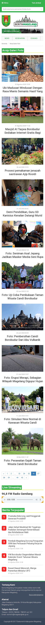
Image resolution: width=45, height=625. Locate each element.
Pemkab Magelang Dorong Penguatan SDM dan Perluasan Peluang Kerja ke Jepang (25, 543)
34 (24, 474)
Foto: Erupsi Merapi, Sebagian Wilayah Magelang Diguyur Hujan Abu (22, 379)
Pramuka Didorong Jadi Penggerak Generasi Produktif (24, 517)
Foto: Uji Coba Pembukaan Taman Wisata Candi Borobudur (22, 296)
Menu (5, 3)
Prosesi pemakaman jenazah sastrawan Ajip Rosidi (22, 172)
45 (22, 478)
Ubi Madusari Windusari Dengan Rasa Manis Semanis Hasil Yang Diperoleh (23, 89)
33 (19, 474)
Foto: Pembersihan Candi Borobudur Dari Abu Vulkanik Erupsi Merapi (22, 338)
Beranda (4, 43)
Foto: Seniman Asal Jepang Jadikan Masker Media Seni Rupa (22, 255)
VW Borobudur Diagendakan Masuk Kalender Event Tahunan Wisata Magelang (24, 557)
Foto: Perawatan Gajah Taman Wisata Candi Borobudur (22, 462)
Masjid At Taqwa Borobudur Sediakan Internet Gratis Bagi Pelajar (22, 131)
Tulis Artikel (36, 3)
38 (4, 478)
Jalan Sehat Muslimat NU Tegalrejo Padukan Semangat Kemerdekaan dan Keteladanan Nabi (24, 529)
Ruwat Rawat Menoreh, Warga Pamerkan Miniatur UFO (22, 569)
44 (17, 478)
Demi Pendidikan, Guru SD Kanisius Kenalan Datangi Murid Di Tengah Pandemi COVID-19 (22, 213)
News (7, 38)
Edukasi (34, 38)
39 (9, 478)
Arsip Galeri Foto (15, 43)
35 (29, 474)
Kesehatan (20, 38)
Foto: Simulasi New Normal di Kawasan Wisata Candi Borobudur (22, 421)
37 (38, 474)
